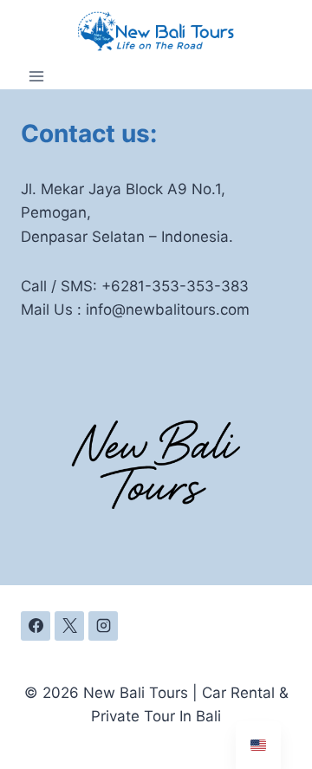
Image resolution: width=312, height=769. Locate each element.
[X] (69, 626)
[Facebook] (35, 626)
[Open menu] (37, 75)
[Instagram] (103, 626)
